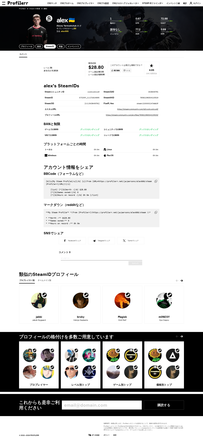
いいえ (128, 70)
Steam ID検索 (34, 9)
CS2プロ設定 (103, 3)
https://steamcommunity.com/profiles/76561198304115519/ (132, 115)
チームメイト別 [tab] (44, 280)
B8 (75, 28)
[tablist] (50, 46)
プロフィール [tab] (26, 46)
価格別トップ (164, 384)
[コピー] (156, 181)
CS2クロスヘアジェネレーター (125, 3)
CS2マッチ (52, 3)
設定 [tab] (39, 46)
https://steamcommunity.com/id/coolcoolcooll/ (137, 109)
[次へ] (181, 280)
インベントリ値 (173, 3)
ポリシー (107, 435)
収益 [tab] (61, 46)
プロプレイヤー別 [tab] (27, 280)
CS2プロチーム (67, 3)
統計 (185, 3)
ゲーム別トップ (122, 384)
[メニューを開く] (3, 3)
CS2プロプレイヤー (85, 3)
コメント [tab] (23, 54)
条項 (114, 435)
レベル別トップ (80, 384)
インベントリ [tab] (73, 46)
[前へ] (177, 280)
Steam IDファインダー (152, 3)
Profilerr (22, 9)
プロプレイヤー (39, 384)
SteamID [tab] (50, 46)
